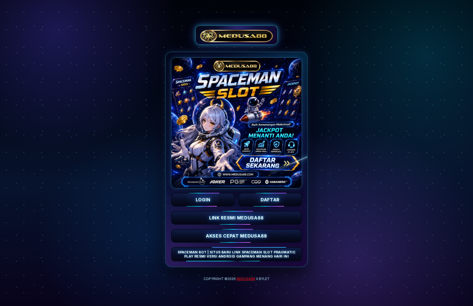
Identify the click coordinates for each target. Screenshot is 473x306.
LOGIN (203, 199)
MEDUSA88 (245, 279)
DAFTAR (270, 199)
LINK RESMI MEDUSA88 (236, 218)
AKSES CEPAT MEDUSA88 (236, 236)
